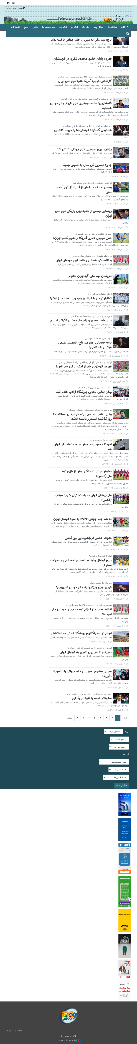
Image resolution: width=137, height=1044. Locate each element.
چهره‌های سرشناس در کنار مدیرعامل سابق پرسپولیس (87, 126)
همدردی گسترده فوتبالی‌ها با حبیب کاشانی (83, 130)
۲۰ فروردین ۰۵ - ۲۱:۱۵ (114, 434)
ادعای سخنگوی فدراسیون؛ (100, 294)
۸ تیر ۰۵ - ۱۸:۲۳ (116, 52)
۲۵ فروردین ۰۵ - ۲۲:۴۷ (113, 382)
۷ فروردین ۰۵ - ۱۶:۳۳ (114, 512)
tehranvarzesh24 (116, 14)
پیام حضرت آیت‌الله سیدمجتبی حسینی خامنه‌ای (90, 410)
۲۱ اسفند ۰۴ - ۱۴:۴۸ (115, 577)
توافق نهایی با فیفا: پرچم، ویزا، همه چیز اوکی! (81, 298)
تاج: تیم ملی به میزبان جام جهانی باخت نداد (81, 39)
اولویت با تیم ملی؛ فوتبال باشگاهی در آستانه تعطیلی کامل (85, 362)
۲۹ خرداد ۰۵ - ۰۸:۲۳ (114, 93)
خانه (123, 27)
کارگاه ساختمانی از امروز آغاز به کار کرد (94, 388)
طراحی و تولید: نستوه (67, 1040)
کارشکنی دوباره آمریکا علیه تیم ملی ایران (85, 81)
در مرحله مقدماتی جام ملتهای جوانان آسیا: (92, 256)
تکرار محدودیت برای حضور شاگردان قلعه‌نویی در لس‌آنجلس (85, 77)
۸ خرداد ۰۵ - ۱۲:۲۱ (115, 250)
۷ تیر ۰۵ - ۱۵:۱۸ (117, 70)
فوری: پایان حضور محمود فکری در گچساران (83, 58)
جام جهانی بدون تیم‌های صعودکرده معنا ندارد (91, 316)
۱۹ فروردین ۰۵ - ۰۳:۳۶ (113, 464)
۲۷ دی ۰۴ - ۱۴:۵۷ (116, 688)
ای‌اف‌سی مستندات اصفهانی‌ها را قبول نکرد (92, 183)
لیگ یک (85, 27)
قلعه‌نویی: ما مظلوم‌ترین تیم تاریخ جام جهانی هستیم (81, 106)
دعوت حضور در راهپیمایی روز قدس (88, 538)
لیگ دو (74, 27)
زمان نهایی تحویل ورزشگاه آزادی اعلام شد (84, 392)
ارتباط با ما (15, 27)
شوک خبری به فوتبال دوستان (98, 339)
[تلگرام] (8, 3)
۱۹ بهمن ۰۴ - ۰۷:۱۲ (99, 642)
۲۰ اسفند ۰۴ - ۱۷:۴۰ (115, 599)
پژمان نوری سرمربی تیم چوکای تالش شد (84, 149)
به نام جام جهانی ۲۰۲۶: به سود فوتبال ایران (82, 519)
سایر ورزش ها (48, 27)
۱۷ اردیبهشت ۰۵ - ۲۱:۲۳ (112, 356)
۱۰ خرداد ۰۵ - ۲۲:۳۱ (115, 177)
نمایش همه (121, 785)
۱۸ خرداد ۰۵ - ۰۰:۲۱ (115, 142)
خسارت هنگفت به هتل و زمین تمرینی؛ (94, 234)
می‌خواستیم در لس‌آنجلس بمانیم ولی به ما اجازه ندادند (86, 99)
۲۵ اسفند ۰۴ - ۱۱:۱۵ (115, 531)
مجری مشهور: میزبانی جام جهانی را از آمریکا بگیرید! (82, 674)
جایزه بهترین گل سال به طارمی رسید (87, 165)
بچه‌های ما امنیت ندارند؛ (100, 583)
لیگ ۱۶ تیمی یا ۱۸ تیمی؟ (100, 556)
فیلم (26, 27)
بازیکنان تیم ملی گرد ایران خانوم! (89, 276)
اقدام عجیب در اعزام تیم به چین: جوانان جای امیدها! (81, 612)
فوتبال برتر (112, 27)
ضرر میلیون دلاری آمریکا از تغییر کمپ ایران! (82, 238)
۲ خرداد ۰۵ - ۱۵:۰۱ (115, 310)
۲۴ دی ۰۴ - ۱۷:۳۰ (116, 710)
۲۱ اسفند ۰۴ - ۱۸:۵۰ (115, 550)
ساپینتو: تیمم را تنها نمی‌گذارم (92, 698)
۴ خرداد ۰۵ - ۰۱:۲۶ (115, 288)
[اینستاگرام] (13, 3)
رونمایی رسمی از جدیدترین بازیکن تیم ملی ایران (83, 213)
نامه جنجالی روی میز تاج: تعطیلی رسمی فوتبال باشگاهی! (85, 345)
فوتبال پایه (98, 27)
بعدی (69, 718)
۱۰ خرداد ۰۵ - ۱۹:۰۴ (115, 204)
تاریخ (127, 731)
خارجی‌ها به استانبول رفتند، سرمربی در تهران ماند (89, 694)
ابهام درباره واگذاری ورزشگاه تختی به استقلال (81, 633)
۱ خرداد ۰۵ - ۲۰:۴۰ (115, 332)
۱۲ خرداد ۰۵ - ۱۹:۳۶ (99, 158)
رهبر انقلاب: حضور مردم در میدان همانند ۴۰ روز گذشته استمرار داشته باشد (82, 417)
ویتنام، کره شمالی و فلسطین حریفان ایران (83, 260)
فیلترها (126, 754)
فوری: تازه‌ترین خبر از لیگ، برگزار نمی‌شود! (84, 366)
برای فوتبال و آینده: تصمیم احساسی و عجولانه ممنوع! (81, 563)
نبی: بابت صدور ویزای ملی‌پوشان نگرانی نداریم (81, 320)
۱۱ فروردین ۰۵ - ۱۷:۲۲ (114, 488)
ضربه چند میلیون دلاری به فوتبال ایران (86, 652)
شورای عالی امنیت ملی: (101, 440)
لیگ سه (63, 27)
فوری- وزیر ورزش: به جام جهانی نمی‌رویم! (84, 587)
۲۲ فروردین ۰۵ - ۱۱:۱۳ (114, 404)
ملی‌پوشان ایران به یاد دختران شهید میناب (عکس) (83, 498)
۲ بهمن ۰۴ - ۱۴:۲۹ (115, 664)
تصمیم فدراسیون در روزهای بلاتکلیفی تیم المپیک (89, 605)
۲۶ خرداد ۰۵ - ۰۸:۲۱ (115, 120)
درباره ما (10, 1030)
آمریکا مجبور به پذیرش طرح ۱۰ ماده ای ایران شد (83, 447)
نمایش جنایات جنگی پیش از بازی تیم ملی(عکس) (87, 474)
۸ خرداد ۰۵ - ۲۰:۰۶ (115, 228)
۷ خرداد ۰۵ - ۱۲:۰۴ (115, 269)
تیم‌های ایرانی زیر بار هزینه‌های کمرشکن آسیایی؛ (90, 648)
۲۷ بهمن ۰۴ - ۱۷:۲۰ (115, 626)
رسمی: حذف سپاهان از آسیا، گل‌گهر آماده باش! (84, 190)
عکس (35, 27)
